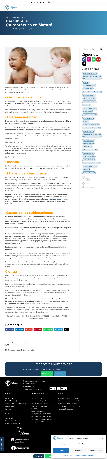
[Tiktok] (44, 2)
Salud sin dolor (88, 153)
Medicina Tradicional (90, 115)
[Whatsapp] (38, 2)
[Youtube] (41, 2)
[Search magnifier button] (100, 48)
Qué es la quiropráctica (39, 401)
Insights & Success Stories (17, 17)
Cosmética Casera (89, 85)
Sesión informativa (38, 411)
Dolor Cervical (88, 88)
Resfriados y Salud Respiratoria (92, 136)
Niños (86, 121)
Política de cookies (68, 455)
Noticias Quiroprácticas (91, 125)
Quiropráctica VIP (37, 422)
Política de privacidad (81, 455)
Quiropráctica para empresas (41, 419)
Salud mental (87, 146)
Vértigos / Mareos (89, 173)
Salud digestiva (88, 140)
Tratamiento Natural (90, 166)
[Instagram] (35, 2)
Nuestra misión (10, 406)
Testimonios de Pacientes (91, 163)
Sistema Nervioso (89, 156)
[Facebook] (32, 2)
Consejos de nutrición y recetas (69, 406)
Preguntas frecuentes (65, 409)
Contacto (8, 409)
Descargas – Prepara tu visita (68, 404)
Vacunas (86, 169)
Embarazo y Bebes (89, 102)
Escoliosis (86, 105)
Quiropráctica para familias (41, 414)
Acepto (61, 450)
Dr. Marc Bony (10, 398)
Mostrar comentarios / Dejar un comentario (20, 350)
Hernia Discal (88, 111)
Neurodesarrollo (88, 118)
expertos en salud (56, 199)
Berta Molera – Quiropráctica (15, 401)
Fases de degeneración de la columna (41, 407)
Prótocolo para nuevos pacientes (69, 401)
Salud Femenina (88, 143)
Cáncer (86, 82)
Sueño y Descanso (89, 160)
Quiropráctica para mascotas (41, 416)
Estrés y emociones (90, 108)
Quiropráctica (88, 131)
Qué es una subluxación (39, 404)
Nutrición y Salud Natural (91, 128)
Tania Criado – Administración (15, 404)
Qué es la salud (36, 398)
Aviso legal (91, 455)
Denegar (78, 450)
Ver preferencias (95, 450)
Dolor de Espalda (89, 95)
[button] (103, 438)
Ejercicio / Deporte (89, 98)
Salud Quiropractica (90, 150)
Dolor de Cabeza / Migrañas (92, 92)
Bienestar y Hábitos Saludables (92, 78)
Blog (7, 17)
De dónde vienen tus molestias (68, 398)
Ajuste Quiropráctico (90, 73)
